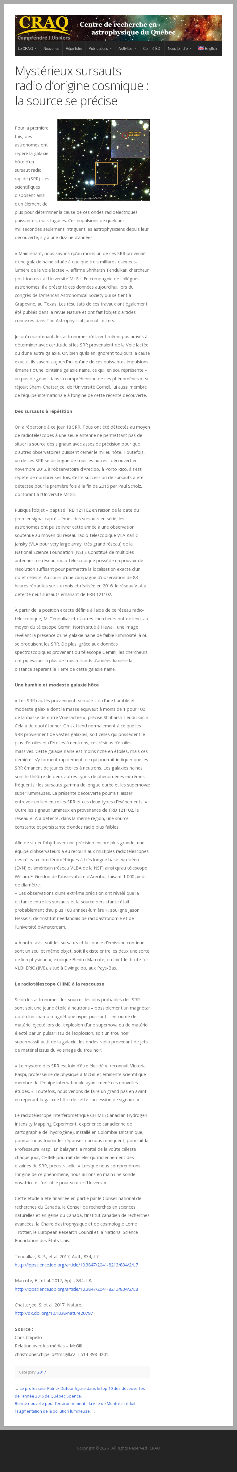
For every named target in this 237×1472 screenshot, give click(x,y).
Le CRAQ (25, 48)
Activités (125, 48)
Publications (98, 48)
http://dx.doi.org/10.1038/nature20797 (54, 1313)
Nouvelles (51, 48)
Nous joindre (178, 48)
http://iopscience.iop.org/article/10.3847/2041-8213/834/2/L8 (76, 1289)
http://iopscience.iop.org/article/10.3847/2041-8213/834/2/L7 (76, 1265)
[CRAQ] (118, 28)
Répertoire (74, 48)
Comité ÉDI (152, 48)
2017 (41, 1372)
